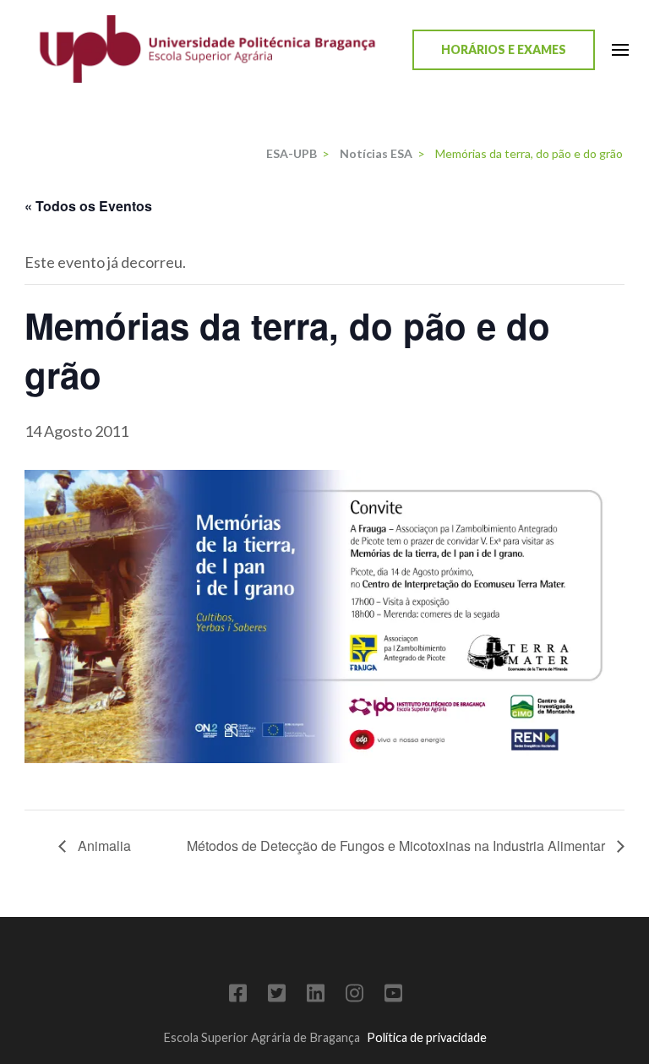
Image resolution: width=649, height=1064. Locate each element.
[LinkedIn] (315, 996)
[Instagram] (354, 996)
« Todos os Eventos (88, 206)
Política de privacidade (427, 1037)
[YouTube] (393, 996)
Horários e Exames (503, 49)
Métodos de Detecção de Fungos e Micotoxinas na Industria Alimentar (397, 845)
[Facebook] (238, 996)
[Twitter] (277, 996)
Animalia (102, 845)
